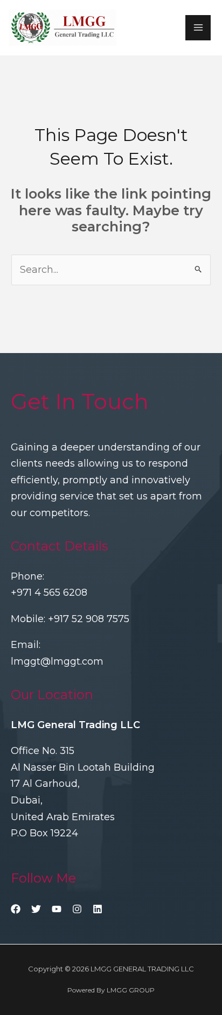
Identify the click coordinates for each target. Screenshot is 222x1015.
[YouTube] (56, 909)
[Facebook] (15, 909)
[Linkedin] (97, 909)
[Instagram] (77, 909)
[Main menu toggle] (198, 27)
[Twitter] (36, 909)
